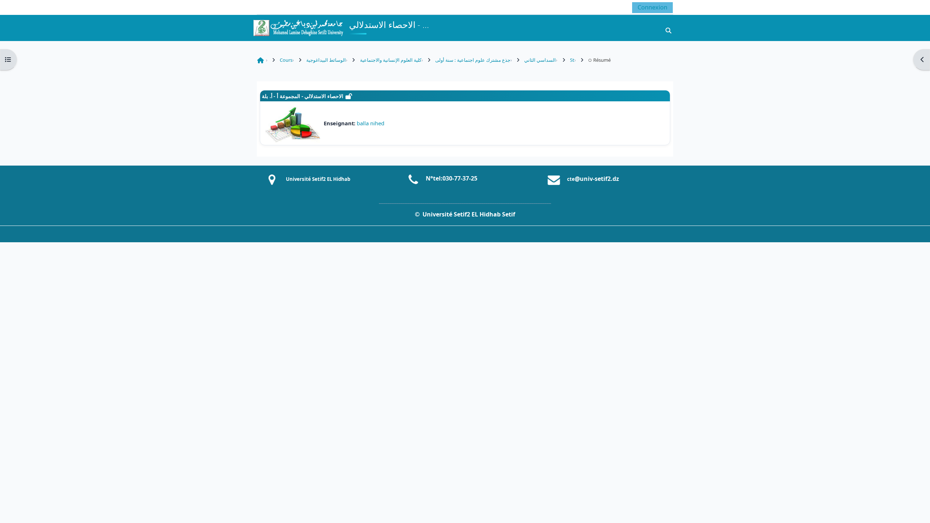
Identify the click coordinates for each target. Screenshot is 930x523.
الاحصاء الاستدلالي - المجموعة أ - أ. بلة (302, 96)
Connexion (652, 7)
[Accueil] (297, 27)
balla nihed (370, 123)
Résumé (602, 60)
